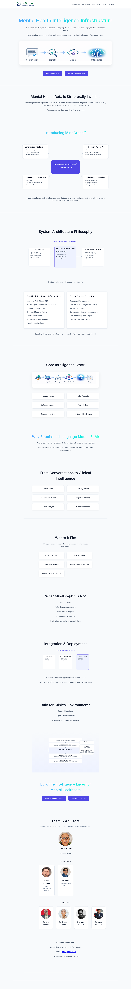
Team (104, 4)
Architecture (76, 4)
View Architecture (53, 74)
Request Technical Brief (76, 74)
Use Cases (96, 4)
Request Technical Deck (54, 798)
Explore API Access (78, 798)
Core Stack (86, 4)
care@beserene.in (69, 952)
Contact (111, 4)
